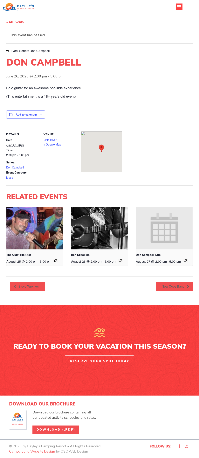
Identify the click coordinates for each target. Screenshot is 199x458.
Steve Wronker (28, 286)
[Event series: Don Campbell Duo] (185, 260)
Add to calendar (26, 114)
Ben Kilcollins (80, 255)
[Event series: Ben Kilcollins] (120, 260)
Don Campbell (15, 167)
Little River (50, 140)
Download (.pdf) (56, 429)
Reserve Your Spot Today (99, 361)
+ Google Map (52, 144)
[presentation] (34, 228)
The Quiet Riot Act (18, 255)
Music (9, 177)
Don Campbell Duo (148, 255)
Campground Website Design (32, 451)
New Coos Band (173, 286)
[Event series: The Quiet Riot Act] (55, 260)
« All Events (15, 22)
